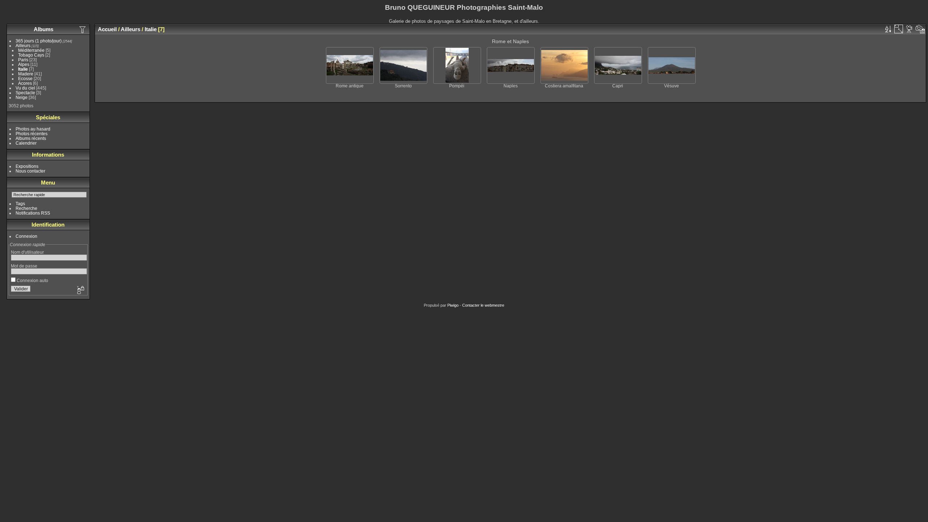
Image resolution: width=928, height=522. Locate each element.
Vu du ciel (25, 88)
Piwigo (453, 305)
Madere (25, 73)
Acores (25, 83)
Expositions (27, 166)
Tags (20, 203)
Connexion (26, 236)
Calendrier (26, 143)
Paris (23, 59)
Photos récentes (31, 133)
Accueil (107, 29)
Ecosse (25, 78)
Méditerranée (31, 50)
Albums (43, 29)
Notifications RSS (33, 213)
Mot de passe (24, 266)
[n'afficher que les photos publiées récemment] (83, 29)
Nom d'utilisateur (27, 252)
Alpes (23, 64)
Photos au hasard (33, 129)
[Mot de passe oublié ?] (80, 290)
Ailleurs (23, 45)
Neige (22, 97)
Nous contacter (30, 171)
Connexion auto (32, 280)
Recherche (26, 208)
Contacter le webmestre (483, 305)
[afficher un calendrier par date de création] (920, 29)
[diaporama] (909, 29)
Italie (23, 69)
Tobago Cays (31, 55)
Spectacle (25, 92)
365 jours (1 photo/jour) (39, 40)
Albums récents (31, 138)
